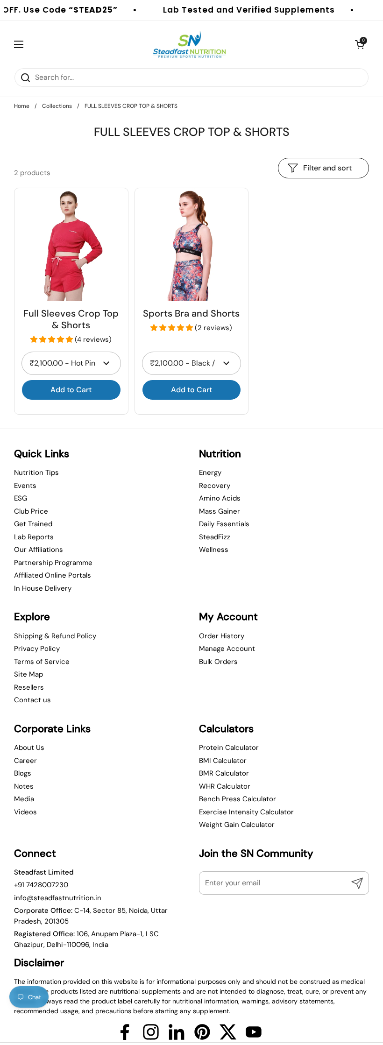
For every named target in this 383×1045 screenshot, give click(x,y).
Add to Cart (71, 390)
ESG (20, 498)
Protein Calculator (229, 747)
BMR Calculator (224, 773)
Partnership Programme (53, 562)
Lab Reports (34, 537)
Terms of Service (42, 661)
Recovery (214, 485)
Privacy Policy (37, 648)
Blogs (22, 773)
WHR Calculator (224, 786)
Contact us (32, 700)
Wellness (213, 549)
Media (24, 799)
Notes (24, 786)
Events (25, 485)
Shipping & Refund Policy (55, 636)
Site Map (28, 674)
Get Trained (33, 524)
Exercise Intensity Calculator (246, 812)
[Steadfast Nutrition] (189, 44)
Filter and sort (327, 168)
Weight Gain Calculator (237, 824)
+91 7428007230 (41, 885)
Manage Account (227, 648)
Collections (57, 106)
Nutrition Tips (36, 472)
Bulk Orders (218, 661)
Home (21, 106)
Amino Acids (220, 498)
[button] (52, 339)
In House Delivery (42, 588)
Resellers (29, 687)
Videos (25, 812)
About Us (29, 747)
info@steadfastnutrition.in (57, 898)
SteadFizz (214, 537)
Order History (221, 636)
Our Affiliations (38, 549)
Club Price (31, 511)
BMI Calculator (223, 760)
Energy (210, 472)
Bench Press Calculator (237, 799)
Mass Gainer (219, 511)
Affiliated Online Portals (52, 575)
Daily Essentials (224, 524)
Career (25, 760)
